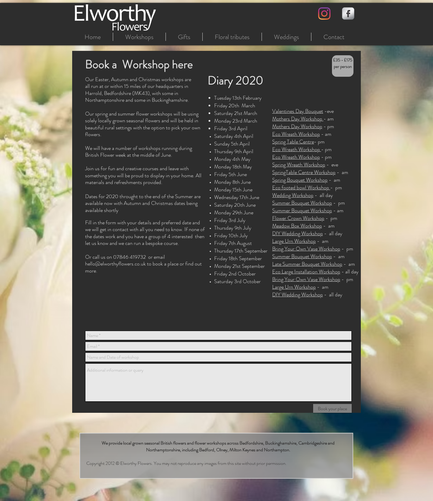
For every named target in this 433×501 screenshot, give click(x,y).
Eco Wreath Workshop (296, 134)
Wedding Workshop (292, 195)
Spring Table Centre (293, 142)
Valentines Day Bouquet (297, 111)
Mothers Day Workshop (297, 119)
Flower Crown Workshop (298, 218)
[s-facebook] (348, 13)
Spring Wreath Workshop (298, 164)
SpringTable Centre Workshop (304, 172)
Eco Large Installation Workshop (306, 271)
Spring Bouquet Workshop (300, 180)
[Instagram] (324, 13)
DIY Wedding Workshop (297, 233)
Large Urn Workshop (294, 241)
